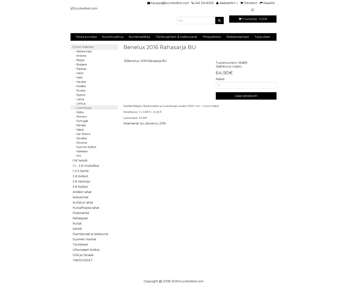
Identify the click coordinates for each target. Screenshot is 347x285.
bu (142, 123)
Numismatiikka (139, 37)
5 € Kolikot (80, 186)
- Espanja (79, 68)
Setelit (77, 228)
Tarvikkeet (80, 244)
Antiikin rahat (82, 192)
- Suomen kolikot (84, 147)
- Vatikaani (80, 151)
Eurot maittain (83, 47)
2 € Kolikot (80, 176)
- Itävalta (79, 81)
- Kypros (79, 95)
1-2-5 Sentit (81, 171)
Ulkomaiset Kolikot (86, 250)
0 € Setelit (80, 160)
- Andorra (79, 55)
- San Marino (82, 134)
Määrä (220, 79)
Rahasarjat (80, 218)
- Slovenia (80, 142)
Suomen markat (84, 239)
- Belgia (78, 60)
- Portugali (80, 121)
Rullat (77, 223)
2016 (162, 123)
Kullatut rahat (83, 202)
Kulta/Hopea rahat (86, 207)
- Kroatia (79, 90)
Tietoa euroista (86, 37)
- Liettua (79, 103)
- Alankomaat (82, 51)
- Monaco (80, 116)
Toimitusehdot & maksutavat (176, 37)
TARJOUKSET (83, 260)
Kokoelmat (81, 197)
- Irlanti (78, 73)
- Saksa (78, 129)
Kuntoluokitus (112, 37)
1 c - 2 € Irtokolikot (86, 165)
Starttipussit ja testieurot (90, 234)
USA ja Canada (83, 255)
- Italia (77, 77)
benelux (152, 123)
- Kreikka (79, 86)
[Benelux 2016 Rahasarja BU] (167, 61)
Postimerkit (81, 213)
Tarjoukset (262, 37)
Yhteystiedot (212, 37)
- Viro (77, 155)
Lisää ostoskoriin (246, 96)
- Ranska (79, 125)
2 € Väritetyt (81, 181)
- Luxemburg (82, 108)
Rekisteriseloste (237, 37)
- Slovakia (80, 138)
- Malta (78, 112)
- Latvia (78, 99)
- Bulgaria (80, 64)
